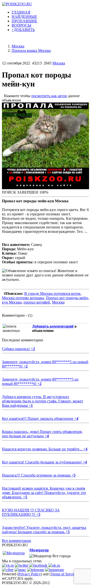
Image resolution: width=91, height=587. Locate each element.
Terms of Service (64, 574)
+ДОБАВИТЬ (23, 30)
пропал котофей (37, 302)
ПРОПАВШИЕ (24, 21)
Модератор (39, 550)
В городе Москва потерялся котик (52, 293)
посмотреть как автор (49, 96)
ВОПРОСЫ (21, 25)
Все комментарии (16, 541)
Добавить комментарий (53, 326)
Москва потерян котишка (23, 298)
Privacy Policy (29, 574)
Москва (58, 63)
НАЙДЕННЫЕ (24, 17)
